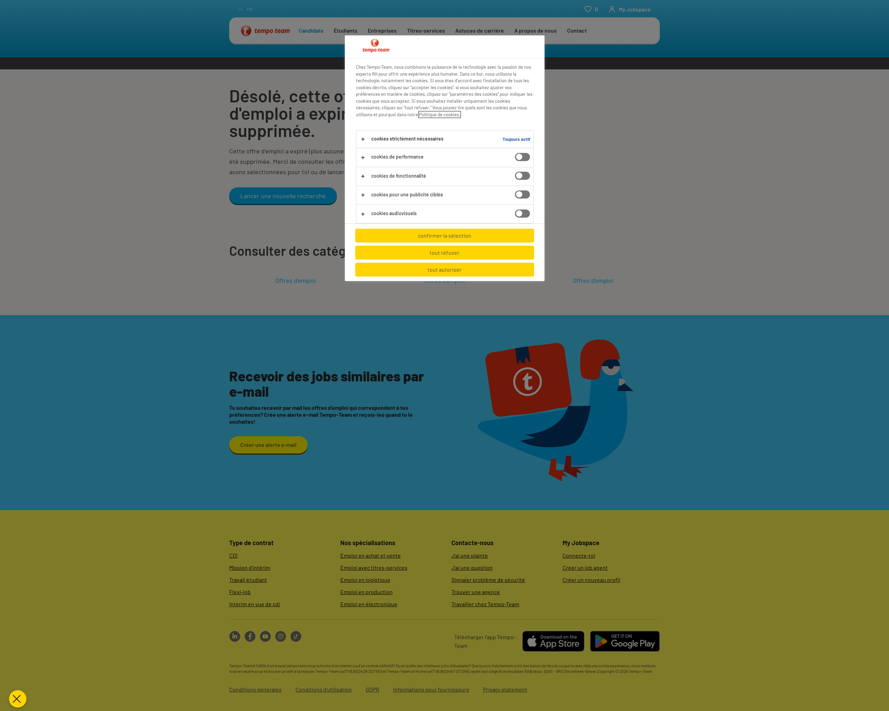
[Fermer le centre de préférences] (17, 699)
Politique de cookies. (439, 114)
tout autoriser (444, 269)
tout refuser (444, 252)
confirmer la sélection (444, 235)
